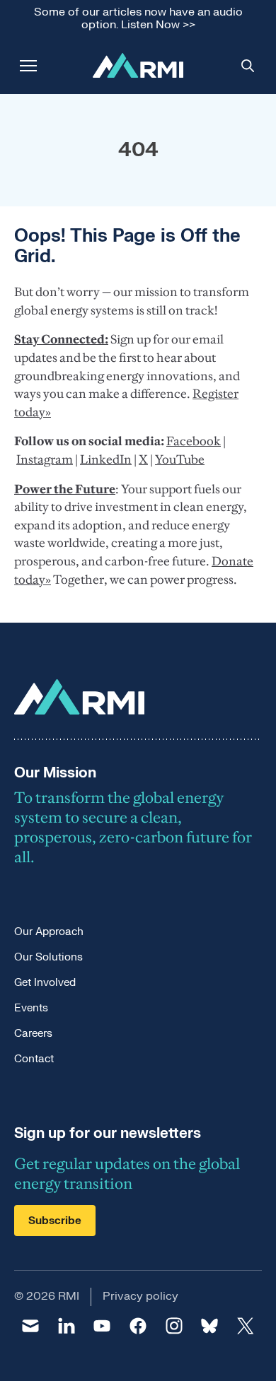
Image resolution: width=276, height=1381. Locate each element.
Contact (34, 1059)
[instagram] (173, 1326)
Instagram (44, 459)
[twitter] (245, 1326)
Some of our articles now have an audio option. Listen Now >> (138, 19)
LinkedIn (106, 459)
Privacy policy (140, 1296)
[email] (30, 1326)
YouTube (180, 459)
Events (31, 1008)
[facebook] (138, 1326)
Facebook (193, 441)
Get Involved (45, 982)
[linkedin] (67, 1326)
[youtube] (102, 1326)
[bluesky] (209, 1326)
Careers (33, 1033)
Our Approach (49, 932)
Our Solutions (48, 957)
